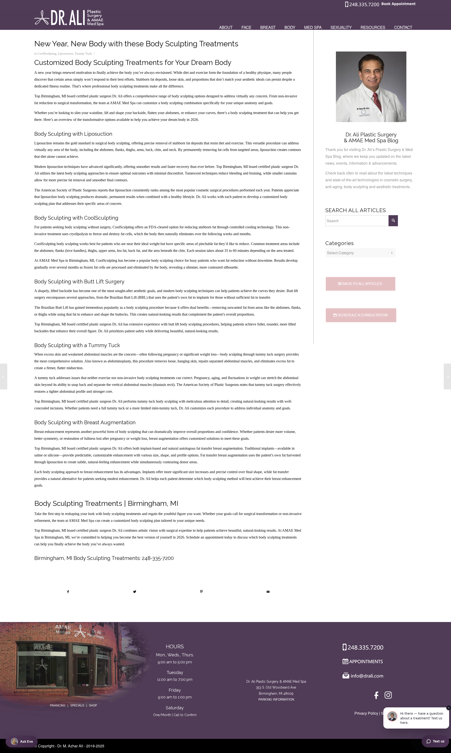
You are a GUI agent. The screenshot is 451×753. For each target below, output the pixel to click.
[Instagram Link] (388, 696)
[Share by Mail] (268, 591)
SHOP (93, 705)
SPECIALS (77, 705)
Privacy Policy (366, 713)
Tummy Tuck (83, 53)
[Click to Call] (362, 6)
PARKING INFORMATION (276, 699)
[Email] (361, 676)
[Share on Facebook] (68, 591)
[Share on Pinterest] (201, 591)
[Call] (361, 648)
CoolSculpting (47, 53)
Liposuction (65, 53)
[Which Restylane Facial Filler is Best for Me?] (3, 376)
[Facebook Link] (377, 696)
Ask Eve (26, 741)
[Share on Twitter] (134, 591)
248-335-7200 (158, 558)
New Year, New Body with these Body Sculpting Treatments (136, 43)
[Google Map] (276, 659)
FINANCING (57, 705)
